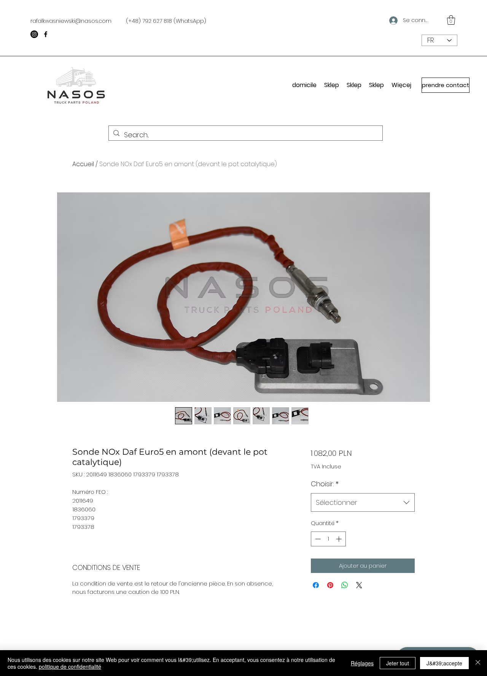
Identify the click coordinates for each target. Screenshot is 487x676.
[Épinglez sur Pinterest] (330, 585)
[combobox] (363, 502)
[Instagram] (34, 34)
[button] (451, 20)
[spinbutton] (328, 539)
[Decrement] (317, 539)
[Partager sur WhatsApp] (344, 585)
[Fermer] (477, 663)
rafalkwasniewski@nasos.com (70, 21)
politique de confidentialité (70, 666)
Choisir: (325, 484)
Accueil (83, 164)
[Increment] (339, 539)
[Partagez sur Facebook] (315, 585)
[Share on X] (359, 585)
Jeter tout (397, 663)
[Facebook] (45, 34)
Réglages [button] (362, 663)
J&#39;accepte (444, 663)
